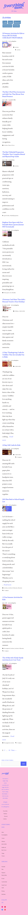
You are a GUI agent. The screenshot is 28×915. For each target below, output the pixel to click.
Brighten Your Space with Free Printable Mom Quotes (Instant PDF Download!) (13, 224)
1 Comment (6, 590)
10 (9, 750)
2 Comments (19, 457)
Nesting (3, 891)
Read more (7, 585)
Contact (3, 838)
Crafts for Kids (22, 311)
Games (10, 22)
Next (14, 750)
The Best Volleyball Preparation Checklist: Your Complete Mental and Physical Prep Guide (13, 154)
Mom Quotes (6, 292)
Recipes (3, 878)
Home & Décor (11, 145)
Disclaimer (5, 813)
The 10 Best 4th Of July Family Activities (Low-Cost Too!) (12, 659)
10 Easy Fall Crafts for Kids (11, 445)
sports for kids (6, 215)
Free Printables (13, 292)
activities (18, 49)
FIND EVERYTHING (7, 760)
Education (17, 22)
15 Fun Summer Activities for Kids (12, 598)
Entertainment (7, 26)
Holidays (16, 311)
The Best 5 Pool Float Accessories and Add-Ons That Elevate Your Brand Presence (13, 94)
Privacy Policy (5, 811)
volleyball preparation (14, 215)
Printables (16, 26)
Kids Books (4, 894)
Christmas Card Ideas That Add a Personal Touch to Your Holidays (13, 300)
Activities (17, 47)
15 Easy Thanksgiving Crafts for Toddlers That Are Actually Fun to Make (13, 354)
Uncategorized (7, 648)
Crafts (5, 22)
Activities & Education (12, 588)
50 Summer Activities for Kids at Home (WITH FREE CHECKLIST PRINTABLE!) (13, 35)
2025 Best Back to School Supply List (13, 500)
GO (23, 764)
